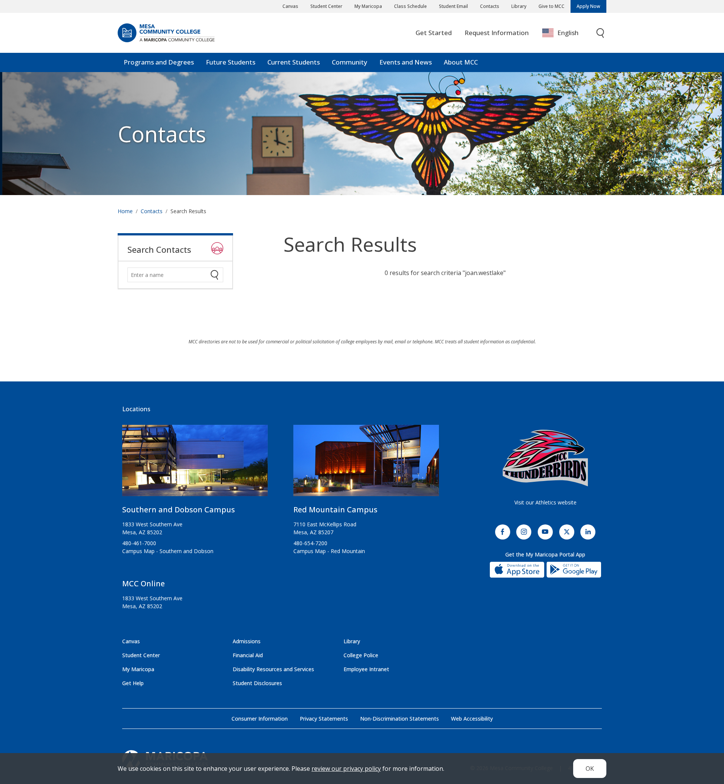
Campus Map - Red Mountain (329, 551)
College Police (361, 655)
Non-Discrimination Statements (399, 718)
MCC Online (143, 583)
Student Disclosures (257, 683)
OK (590, 768)
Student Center (326, 6)
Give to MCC (551, 6)
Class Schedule (410, 6)
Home (125, 211)
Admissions (247, 641)
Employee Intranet (366, 669)
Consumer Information (260, 718)
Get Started (434, 32)
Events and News (405, 62)
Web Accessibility (472, 718)
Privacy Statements (324, 718)
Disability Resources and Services (273, 669)
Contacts (489, 6)
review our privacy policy (346, 768)
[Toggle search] (600, 33)
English (567, 32)
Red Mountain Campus (335, 509)
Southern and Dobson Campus (178, 509)
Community (349, 62)
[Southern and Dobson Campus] (195, 463)
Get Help (133, 683)
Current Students (293, 62)
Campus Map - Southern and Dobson (167, 551)
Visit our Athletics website (545, 502)
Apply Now (588, 6)
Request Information (497, 32)
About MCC (461, 62)
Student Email (453, 6)
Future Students (230, 62)
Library (518, 6)
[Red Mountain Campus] (366, 463)
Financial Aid (248, 655)
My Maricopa (368, 6)
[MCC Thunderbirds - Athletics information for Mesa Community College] (545, 458)
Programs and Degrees (159, 62)
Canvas (290, 6)
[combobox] (566, 33)
